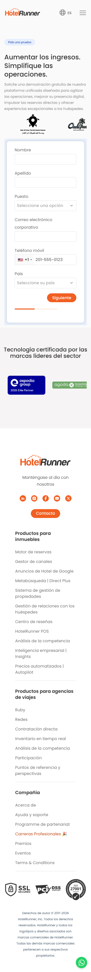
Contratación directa (36, 729)
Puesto (21, 196)
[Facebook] (45, 498)
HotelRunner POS (32, 631)
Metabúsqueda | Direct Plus (42, 581)
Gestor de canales (33, 561)
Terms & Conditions (35, 863)
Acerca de (25, 805)
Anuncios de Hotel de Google (44, 571)
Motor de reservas (33, 552)
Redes (21, 719)
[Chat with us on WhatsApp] (81, 962)
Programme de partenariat (42, 824)
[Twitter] (68, 498)
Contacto (45, 513)
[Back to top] (81, 948)
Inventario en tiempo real (40, 739)
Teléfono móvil (29, 250)
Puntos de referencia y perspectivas (37, 770)
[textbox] (41, 206)
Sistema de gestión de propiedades (37, 593)
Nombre (23, 150)
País (19, 274)
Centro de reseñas (33, 622)
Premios (23, 843)
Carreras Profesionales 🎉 (41, 834)
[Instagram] (34, 498)
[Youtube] (57, 498)
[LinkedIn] (23, 498)
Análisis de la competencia (42, 641)
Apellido (23, 173)
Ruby (20, 710)
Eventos (23, 853)
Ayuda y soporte (31, 815)
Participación (28, 758)
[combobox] (45, 205)
